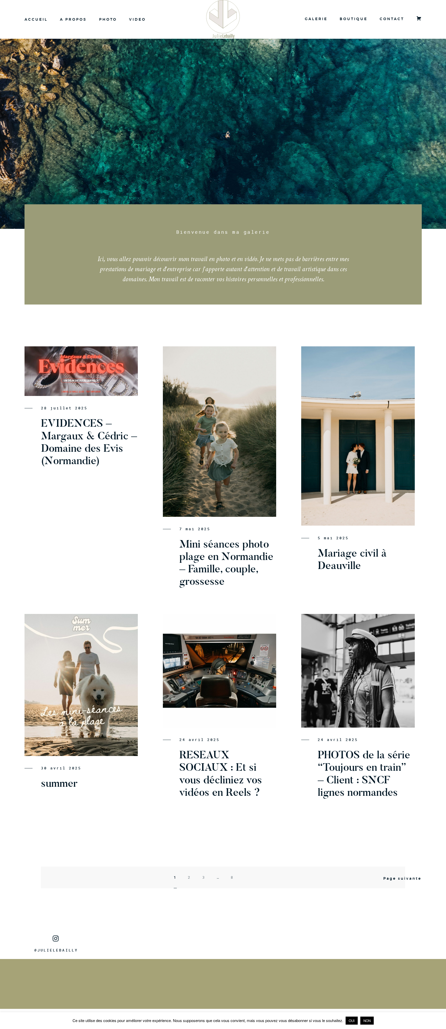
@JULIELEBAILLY (56, 950)
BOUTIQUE (353, 19)
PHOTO (108, 19)
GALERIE (316, 19)
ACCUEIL (36, 19)
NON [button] (367, 1020)
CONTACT (392, 19)
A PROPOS (73, 19)
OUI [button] (352, 1020)
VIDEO (137, 19)
